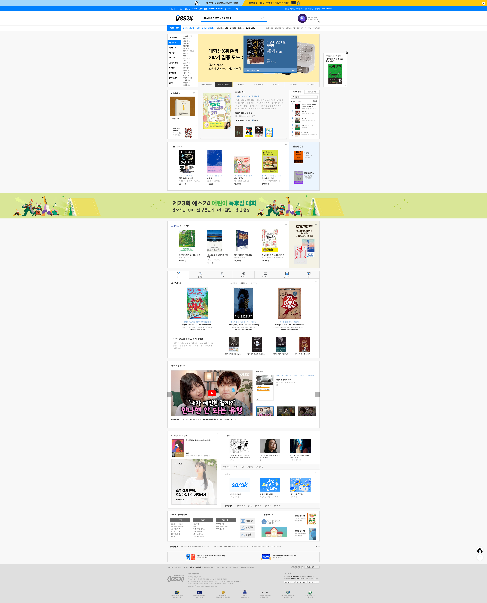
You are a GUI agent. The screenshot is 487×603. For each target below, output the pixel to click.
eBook (172, 58)
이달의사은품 (291, 28)
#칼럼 (243, 467)
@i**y (250, 506)
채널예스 (228, 435)
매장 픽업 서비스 (199, 529)
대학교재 (186, 70)
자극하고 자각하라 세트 (243, 255)
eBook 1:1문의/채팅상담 (308, 579)
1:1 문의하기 (289, 582)
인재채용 (178, 567)
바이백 (204, 28)
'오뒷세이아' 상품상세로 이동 (304, 114)
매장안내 (211, 28)
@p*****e (277, 506)
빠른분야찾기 (174, 28)
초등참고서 (186, 80)
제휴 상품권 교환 (222, 526)
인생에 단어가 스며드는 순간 (189, 255)
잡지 (188, 53)
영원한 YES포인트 (177, 524)
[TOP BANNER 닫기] (484, 3)
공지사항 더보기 (316, 546)
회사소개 (170, 567)
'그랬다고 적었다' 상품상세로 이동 (304, 127)
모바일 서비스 (198, 534)
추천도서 (308, 28)
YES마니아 (220, 524)
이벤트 (197, 28)
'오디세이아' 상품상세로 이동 (304, 120)
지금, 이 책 (175, 146)
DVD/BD (172, 73)
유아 (184, 58)
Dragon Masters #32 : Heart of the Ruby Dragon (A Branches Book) (207, 325)
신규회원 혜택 (175, 529)
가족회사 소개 (312, 567)
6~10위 (299, 101)
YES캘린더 (247, 521)
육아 (188, 63)
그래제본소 (175, 93)
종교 (188, 41)
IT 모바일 (186, 75)
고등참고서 (186, 85)
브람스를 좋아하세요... (284, 380)
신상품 (191, 28)
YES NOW (173, 37)
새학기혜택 (270, 28)
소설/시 (185, 36)
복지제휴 (243, 567)
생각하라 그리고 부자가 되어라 (304, 354)
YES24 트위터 (299, 567)
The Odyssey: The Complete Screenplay (243, 325)
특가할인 (300, 28)
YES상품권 (220, 529)
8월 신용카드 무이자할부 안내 (195, 546)
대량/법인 (316, 28)
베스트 (185, 28)
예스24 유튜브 (177, 365)
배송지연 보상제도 (247, 535)
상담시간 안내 (313, 582)
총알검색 (196, 526)
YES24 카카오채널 (292, 567)
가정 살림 (186, 65)
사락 (226, 28)
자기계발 (186, 48)
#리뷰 (236, 467)
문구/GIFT (173, 78)
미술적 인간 (174, 119)
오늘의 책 (239, 92)
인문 (184, 38)
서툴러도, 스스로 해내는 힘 (247, 96)
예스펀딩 (233, 28)
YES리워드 (247, 528)
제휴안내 (236, 567)
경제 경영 (186, 46)
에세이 (191, 36)
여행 (184, 53)
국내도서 (172, 42)
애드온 (173, 536)
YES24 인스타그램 (302, 567)
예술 (184, 41)
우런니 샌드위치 (268, 178)
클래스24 (241, 28)
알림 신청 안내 (198, 531)
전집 (188, 58)
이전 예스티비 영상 (169, 394)
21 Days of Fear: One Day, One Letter (289, 325)
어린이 (185, 56)
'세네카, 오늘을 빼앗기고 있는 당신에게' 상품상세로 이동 (304, 107)
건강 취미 (186, 68)
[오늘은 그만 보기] (346, 53)
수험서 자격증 (187, 78)
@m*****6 (258, 506)
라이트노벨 (190, 51)
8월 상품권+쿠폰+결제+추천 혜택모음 (231, 546)
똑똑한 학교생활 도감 (243, 113)
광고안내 (228, 567)
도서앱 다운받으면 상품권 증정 (267, 546)
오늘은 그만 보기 (251, 70)
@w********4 (240, 506)
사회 (184, 43)
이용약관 (185, 567)
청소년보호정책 (208, 567)
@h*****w (268, 506)
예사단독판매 (280, 28)
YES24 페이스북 (295, 567)
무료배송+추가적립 (177, 526)
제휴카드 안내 (175, 534)
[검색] (263, 18)
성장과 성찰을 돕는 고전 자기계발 (187, 339)
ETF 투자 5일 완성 (186, 178)
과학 (188, 43)
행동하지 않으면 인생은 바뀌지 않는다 (260, 354)
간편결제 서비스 (198, 536)
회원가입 (292, 9)
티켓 (171, 83)
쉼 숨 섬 (210, 178)
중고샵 (172, 53)
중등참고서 (186, 83)
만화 (184, 51)
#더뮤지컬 (259, 467)
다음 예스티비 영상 (317, 394)
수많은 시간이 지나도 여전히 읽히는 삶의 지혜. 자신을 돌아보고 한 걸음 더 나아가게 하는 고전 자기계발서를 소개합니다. (192, 345)
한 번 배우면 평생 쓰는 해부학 (273, 255)
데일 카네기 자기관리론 (280, 354)
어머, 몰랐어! (239, 178)
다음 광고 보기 (319, 22)
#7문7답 (250, 467)
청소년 (185, 61)
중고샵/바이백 (175, 531)
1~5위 (293, 101)
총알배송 (196, 524)
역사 (188, 38)
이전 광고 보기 (316, 22)
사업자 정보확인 (235, 581)
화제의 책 (179, 226)
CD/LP (172, 68)
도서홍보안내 (219, 567)
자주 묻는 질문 (301, 582)
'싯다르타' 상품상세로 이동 (304, 134)
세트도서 (254, 283)
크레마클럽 (173, 63)
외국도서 (172, 48)
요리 (184, 63)
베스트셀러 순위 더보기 (315, 101)
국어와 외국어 (187, 73)
